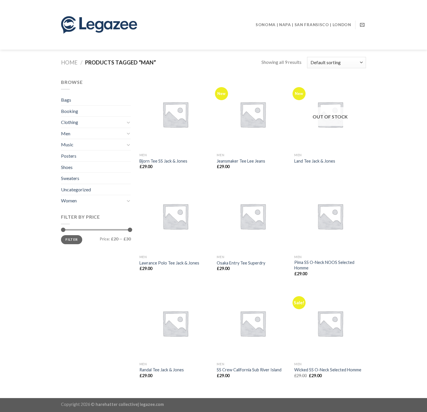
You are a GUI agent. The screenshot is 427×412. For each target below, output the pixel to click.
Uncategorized (76, 189)
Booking (69, 111)
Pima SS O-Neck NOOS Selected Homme (324, 265)
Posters (68, 156)
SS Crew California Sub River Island (249, 369)
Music (67, 144)
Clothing (69, 122)
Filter (71, 239)
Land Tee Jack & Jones (314, 161)
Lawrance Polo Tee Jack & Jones (169, 262)
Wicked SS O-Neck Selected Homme (327, 369)
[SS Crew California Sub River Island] (252, 323)
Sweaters (70, 178)
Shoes (67, 167)
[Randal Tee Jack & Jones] (175, 323)
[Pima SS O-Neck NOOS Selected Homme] (330, 216)
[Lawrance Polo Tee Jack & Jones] (175, 216)
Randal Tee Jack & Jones (161, 369)
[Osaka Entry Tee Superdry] (252, 216)
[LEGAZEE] (120, 25)
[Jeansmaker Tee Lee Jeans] (252, 114)
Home (69, 62)
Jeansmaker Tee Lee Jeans (241, 161)
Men (65, 133)
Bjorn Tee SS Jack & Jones (163, 161)
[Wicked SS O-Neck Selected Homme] (330, 323)
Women (69, 200)
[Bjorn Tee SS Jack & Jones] (175, 114)
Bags (66, 99)
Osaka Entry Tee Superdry (241, 262)
